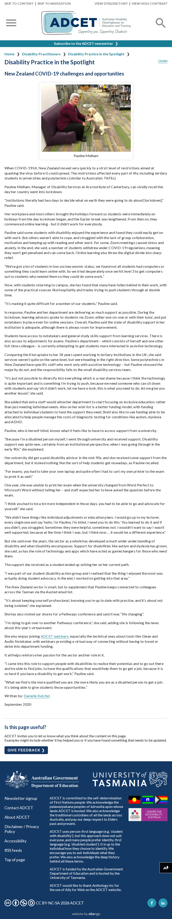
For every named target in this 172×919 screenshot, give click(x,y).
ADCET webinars (55, 636)
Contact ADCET (18, 807)
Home (9, 54)
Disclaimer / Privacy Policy (21, 829)
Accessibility (15, 840)
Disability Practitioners (41, 54)
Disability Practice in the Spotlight (96, 54)
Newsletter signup (20, 798)
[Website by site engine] (86, 914)
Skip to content (19, 3)
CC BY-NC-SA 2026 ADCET (60, 902)
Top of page (14, 859)
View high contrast (150, 3)
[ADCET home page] (86, 23)
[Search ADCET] (161, 28)
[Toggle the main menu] (11, 23)
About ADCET (17, 817)
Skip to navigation (54, 3)
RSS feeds (13, 850)
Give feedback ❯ (26, 750)
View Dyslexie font (111, 3)
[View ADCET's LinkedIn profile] (163, 902)
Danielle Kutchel (37, 696)
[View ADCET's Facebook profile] (151, 902)
